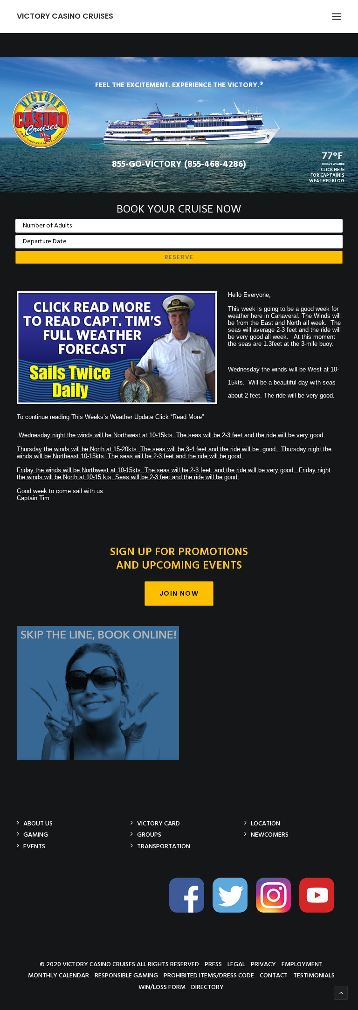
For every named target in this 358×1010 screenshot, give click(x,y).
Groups (149, 834)
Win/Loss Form (162, 987)
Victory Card (158, 823)
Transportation (163, 846)
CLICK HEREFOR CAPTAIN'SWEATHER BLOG (326, 175)
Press (213, 964)
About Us (38, 823)
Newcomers (270, 834)
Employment (302, 964)
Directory (207, 987)
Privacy (263, 964)
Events (34, 846)
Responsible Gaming (126, 975)
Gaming (35, 834)
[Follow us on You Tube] (320, 911)
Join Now (179, 593)
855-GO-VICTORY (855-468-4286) (179, 165)
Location (265, 823)
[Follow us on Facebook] (190, 911)
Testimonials (314, 975)
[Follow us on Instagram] (277, 911)
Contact (274, 975)
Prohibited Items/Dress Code (209, 975)
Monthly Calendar (58, 975)
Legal (236, 964)
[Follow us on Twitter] (234, 911)
